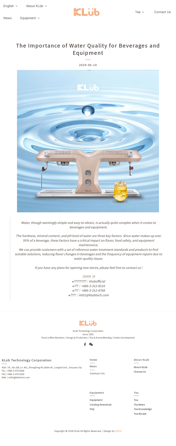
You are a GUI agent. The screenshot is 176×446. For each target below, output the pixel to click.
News (93, 366)
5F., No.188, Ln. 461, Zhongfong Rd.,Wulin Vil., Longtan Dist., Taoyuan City (45, 367)
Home (93, 359)
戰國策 (118, 431)
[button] (16, 6)
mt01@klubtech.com (19, 377)
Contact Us (97, 373)
